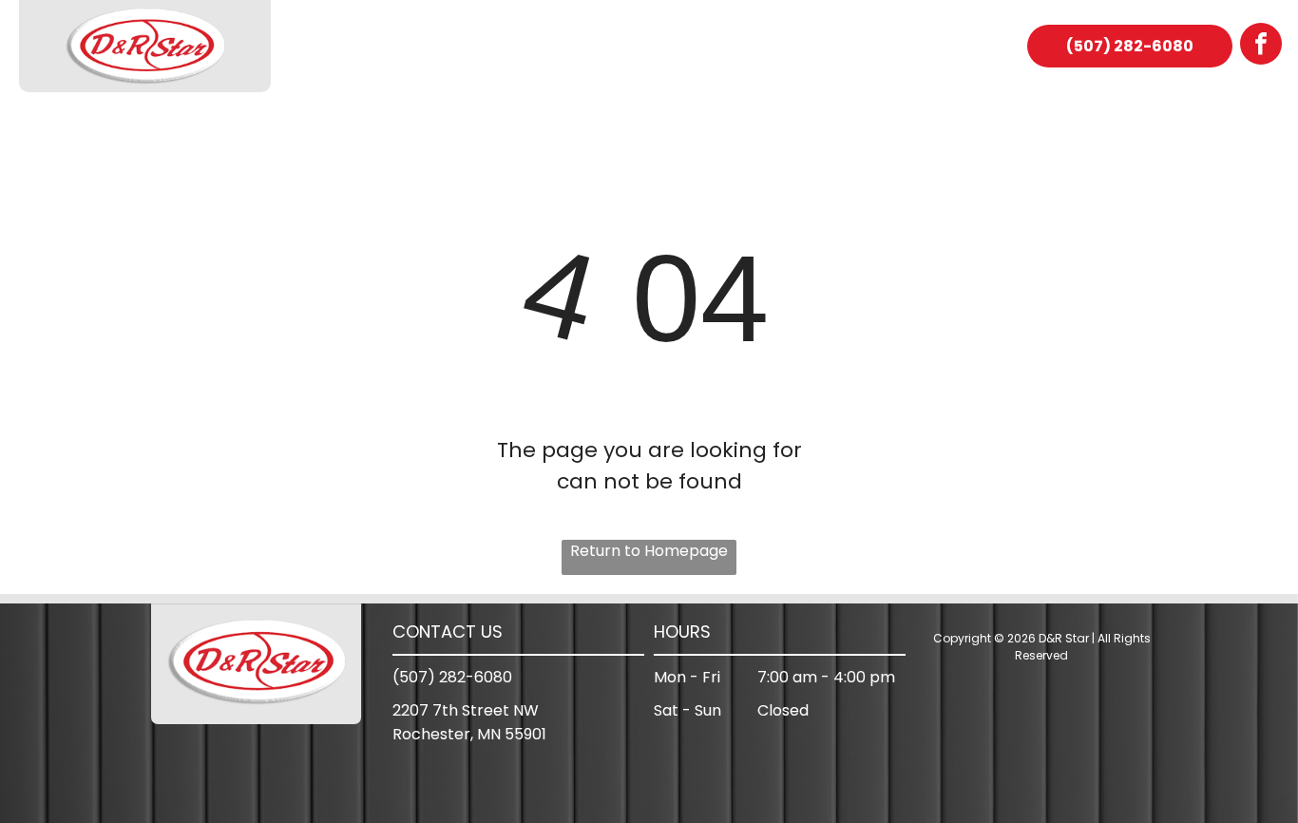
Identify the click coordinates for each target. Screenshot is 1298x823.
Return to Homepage (649, 551)
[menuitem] (373, 46)
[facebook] (1261, 46)
